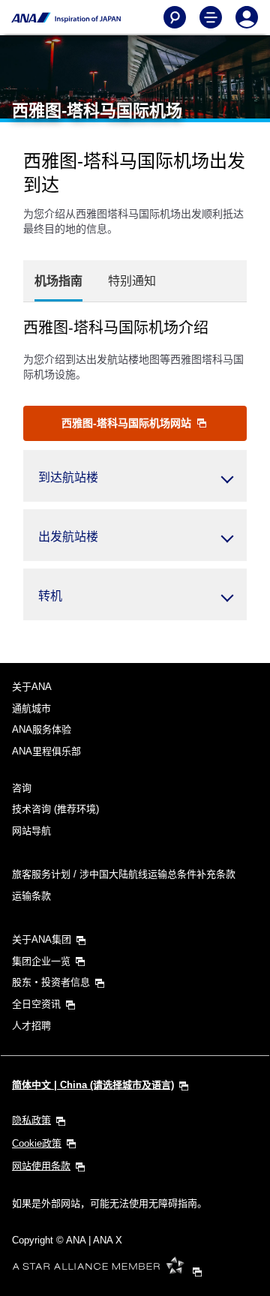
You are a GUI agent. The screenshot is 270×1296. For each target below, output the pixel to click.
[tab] (58, 281)
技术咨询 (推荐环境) (55, 808)
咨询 (22, 788)
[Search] (175, 17)
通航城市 (31, 708)
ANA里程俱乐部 (46, 751)
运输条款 (31, 896)
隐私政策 (31, 1120)
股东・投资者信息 (51, 982)
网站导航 (31, 830)
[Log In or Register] (247, 17)
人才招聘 (31, 1025)
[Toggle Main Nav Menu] (211, 17)
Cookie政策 (37, 1143)
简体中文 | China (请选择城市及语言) (93, 1084)
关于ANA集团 (41, 939)
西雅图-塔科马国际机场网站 (128, 423)
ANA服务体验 (41, 729)
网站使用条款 (41, 1166)
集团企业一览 (41, 961)
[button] (135, 476)
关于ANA (32, 686)
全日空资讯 (36, 1004)
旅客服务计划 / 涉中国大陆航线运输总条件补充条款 (124, 874)
